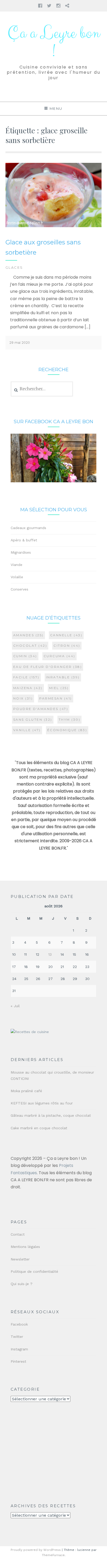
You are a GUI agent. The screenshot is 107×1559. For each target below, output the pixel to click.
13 (50, 954)
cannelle (66, 635)
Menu (56, 108)
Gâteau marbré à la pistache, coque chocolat (51, 1115)
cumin (25, 656)
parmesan (55, 698)
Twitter (17, 1336)
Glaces (14, 267)
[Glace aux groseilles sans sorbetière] (53, 226)
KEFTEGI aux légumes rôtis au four (42, 1103)
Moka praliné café (26, 1091)
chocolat (30, 645)
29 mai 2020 (19, 343)
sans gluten (32, 719)
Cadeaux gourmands (28, 528)
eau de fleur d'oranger (47, 667)
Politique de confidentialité (34, 1271)
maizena (28, 688)
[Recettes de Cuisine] (30, 1032)
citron (67, 645)
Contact (18, 1234)
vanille (27, 730)
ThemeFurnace (53, 1555)
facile (26, 677)
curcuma (59, 656)
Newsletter (20, 1259)
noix (23, 698)
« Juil (15, 1006)
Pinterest (18, 1361)
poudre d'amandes (40, 709)
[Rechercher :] (42, 389)
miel (59, 688)
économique (67, 730)
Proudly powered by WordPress (36, 1550)
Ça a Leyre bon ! (54, 42)
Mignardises (21, 552)
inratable (63, 677)
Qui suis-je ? (21, 1284)
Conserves (19, 589)
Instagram (19, 1349)
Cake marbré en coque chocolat (39, 1128)
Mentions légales (25, 1247)
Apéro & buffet (24, 540)
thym (70, 719)
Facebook (19, 1324)
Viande (16, 565)
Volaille (17, 577)
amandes (28, 635)
